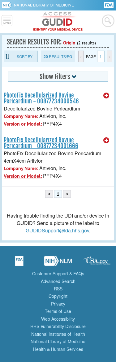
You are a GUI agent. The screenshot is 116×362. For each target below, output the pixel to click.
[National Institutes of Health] (8, 5)
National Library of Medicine (44, 4)
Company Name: (21, 116)
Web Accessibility (58, 319)
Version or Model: (23, 124)
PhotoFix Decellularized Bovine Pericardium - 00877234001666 (41, 143)
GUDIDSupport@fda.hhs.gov (57, 230)
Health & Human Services (58, 349)
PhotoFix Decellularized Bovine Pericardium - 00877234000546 (41, 98)
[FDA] (109, 4)
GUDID (58, 21)
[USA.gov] (97, 263)
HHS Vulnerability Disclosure (58, 326)
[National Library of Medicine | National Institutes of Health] (58, 263)
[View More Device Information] (106, 96)
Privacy (58, 304)
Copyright (58, 296)
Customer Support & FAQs (58, 273)
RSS (58, 288)
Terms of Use (58, 311)
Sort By (24, 56)
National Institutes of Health (58, 334)
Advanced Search (58, 281)
